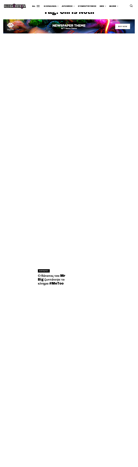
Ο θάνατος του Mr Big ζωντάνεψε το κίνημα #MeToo (51, 279)
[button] (131, 5)
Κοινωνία (43, 271)
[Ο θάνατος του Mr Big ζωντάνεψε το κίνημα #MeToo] (19, 60)
